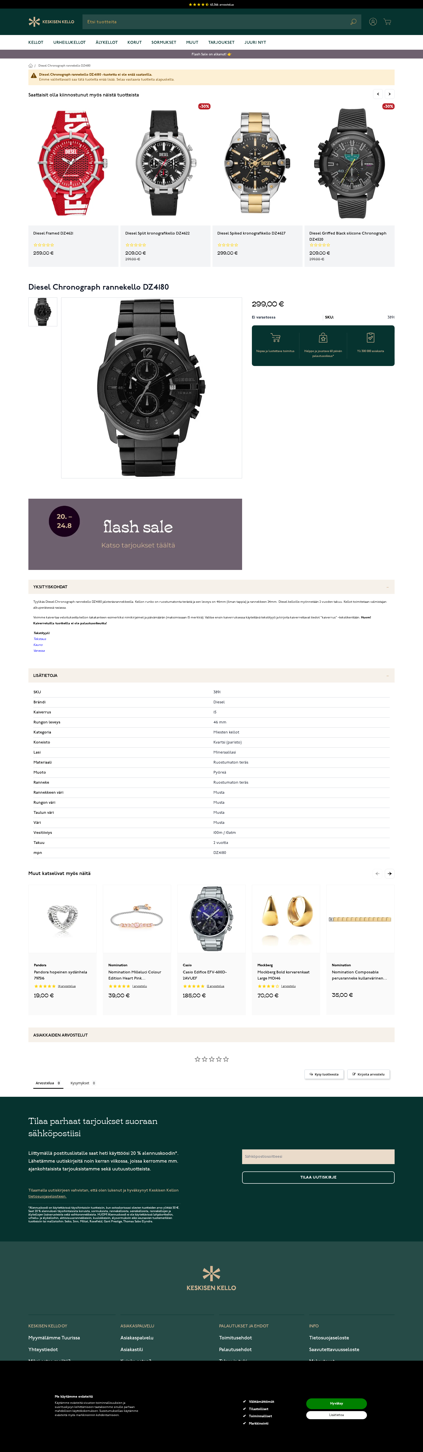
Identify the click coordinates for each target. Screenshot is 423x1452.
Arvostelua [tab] (45, 1083)
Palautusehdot (235, 1350)
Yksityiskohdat (50, 587)
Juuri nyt (255, 43)
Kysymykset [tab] (79, 1083)
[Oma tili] (373, 22)
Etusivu (30, 65)
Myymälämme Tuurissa (54, 1338)
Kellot (36, 43)
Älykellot (107, 43)
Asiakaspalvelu (136, 1338)
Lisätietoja (45, 676)
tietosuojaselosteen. (47, 1196)
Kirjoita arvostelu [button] (371, 1074)
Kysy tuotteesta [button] (327, 1074)
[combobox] (221, 21)
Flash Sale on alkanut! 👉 (212, 54)
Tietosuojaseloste (329, 1338)
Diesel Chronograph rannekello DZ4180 (64, 66)
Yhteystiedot (43, 1350)
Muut (192, 43)
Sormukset (164, 43)
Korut (135, 43)
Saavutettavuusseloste (334, 1350)
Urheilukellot (69, 43)
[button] (390, 874)
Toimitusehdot (235, 1338)
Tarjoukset (221, 43)
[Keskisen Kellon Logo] (51, 21)
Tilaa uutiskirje (318, 1178)
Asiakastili (131, 1350)
